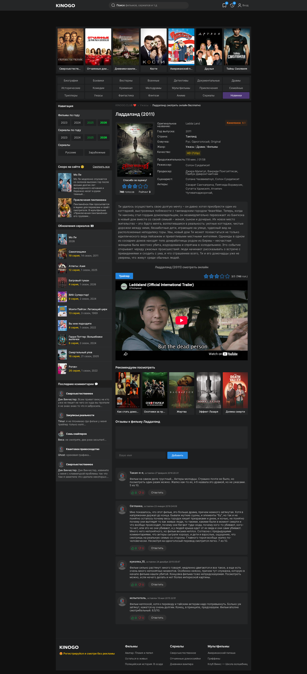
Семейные (236, 88)
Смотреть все (101, 166)
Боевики (98, 80)
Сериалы (208, 95)
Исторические (70, 88)
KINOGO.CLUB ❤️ (125, 105)
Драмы (236, 80)
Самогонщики (77, 251)
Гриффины (214, 658)
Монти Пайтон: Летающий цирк (88, 309)
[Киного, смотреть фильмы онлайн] (65, 5)
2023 (64, 122)
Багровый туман (79, 280)
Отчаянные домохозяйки (185, 658)
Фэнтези (153, 95)
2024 (77, 122)
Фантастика (126, 95)
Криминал (126, 88)
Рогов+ (73, 366)
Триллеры (70, 95)
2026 (103, 122)
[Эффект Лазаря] (208, 390)
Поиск (137, 5)
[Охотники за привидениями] (154, 390)
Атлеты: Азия (77, 266)
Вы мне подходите (80, 323)
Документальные (208, 80)
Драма (200, 146)
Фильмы (212, 146)
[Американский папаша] (181, 46)
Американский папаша (221, 652)
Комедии (98, 88)
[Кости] (154, 46)
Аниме (181, 95)
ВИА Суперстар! (79, 294)
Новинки (236, 95)
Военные (153, 80)
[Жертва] (181, 390)
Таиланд (191, 136)
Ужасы (98, 95)
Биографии (71, 80)
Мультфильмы (181, 88)
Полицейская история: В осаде (144, 663)
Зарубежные (97, 152)
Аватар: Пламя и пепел (139, 652)
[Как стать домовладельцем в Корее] (128, 390)
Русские (70, 152)
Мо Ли (72, 237)
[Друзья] (209, 46)
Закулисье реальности (80, 415)
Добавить (177, 455)
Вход (246, 5)
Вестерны (126, 80)
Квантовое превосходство (82, 449)
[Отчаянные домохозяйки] (98, 46)
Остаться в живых (136, 658)
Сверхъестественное (79, 393)
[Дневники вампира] (126, 46)
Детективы (181, 80)
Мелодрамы (153, 88)
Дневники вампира (181, 663)
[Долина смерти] (235, 390)
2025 (90, 122)
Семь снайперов (76, 433)
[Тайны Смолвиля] (237, 46)
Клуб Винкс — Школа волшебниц (228, 663)
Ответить (157, 492)
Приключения (209, 88)
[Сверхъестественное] (71, 46)
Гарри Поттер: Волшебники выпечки (85, 338)
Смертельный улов (80, 352)
